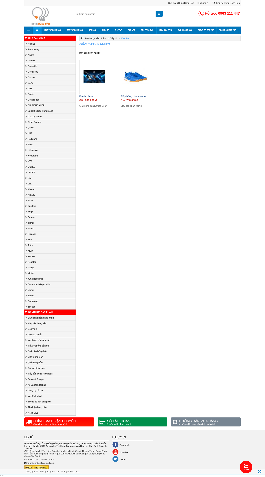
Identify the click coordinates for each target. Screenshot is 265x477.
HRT (30, 133)
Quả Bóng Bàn (35, 362)
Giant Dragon (34, 122)
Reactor (32, 262)
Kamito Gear (86, 96)
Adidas (31, 44)
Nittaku (31, 195)
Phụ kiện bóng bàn (37, 407)
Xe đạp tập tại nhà (37, 385)
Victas (31, 273)
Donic (31, 94)
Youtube (124, 452)
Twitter (123, 459)
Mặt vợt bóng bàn (52, 30)
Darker (31, 77)
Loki (30, 183)
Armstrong (33, 49)
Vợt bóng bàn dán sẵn (39, 340)
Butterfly (32, 66)
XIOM (30, 251)
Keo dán (92, 30)
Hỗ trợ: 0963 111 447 (222, 13)
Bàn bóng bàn (147, 30)
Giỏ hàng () (202, 3)
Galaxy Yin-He (35, 116)
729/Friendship (35, 279)
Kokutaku (33, 155)
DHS (30, 88)
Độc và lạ (32, 329)
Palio (30, 200)
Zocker (31, 307)
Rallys (31, 267)
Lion (30, 178)
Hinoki (31, 228)
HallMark (32, 139)
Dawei (31, 83)
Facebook (125, 445)
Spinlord (32, 206)
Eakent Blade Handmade (40, 111)
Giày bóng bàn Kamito (133, 96)
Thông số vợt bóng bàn (39, 401)
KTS (30, 161)
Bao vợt (131, 30)
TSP (30, 239)
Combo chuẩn (35, 334)
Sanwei (31, 217)
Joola (30, 144)
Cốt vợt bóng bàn (75, 30)
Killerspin (32, 150)
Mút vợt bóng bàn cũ (38, 346)
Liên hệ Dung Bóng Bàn (228, 3)
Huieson (32, 234)
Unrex (31, 290)
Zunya (31, 295)
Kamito (125, 38)
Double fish (33, 100)
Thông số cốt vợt (206, 30)
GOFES (31, 167)
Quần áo (105, 30)
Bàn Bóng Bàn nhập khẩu (41, 318)
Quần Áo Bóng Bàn (37, 351)
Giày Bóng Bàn (35, 357)
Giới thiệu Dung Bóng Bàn (181, 3)
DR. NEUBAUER (36, 105)
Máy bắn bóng (165, 30)
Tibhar (31, 223)
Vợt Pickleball (35, 396)
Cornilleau (33, 72)
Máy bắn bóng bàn (37, 323)
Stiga (30, 211)
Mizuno (31, 189)
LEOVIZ (31, 172)
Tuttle (30, 245)
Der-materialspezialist (39, 284)
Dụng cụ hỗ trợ (35, 390)
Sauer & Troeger (36, 379)
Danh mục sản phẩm (40, 312)
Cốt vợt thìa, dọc (36, 368)
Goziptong (33, 301)
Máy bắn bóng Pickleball (40, 374)
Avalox (31, 60)
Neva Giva (33, 413)
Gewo (31, 128)
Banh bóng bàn (185, 30)
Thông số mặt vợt (227, 30)
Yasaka (31, 256)
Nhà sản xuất (36, 38)
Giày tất (118, 30)
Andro (31, 55)
